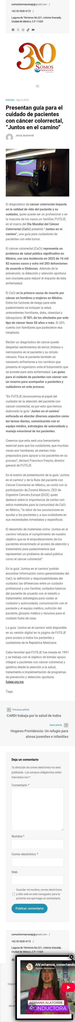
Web (15, 872)
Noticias (10, 100)
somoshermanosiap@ (24, 4)
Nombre (18, 836)
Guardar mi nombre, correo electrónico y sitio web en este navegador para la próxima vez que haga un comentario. (39, 894)
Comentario (20, 785)
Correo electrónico (25, 854)
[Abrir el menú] (37, 86)
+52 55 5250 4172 (21, 11)
